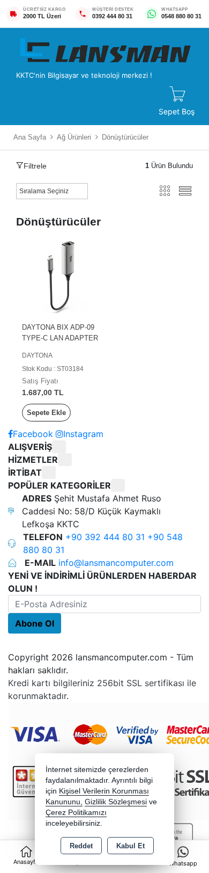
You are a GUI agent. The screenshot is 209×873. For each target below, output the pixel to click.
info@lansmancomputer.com (116, 562)
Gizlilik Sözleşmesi (116, 802)
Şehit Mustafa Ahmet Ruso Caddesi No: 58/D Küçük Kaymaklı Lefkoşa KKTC (91, 511)
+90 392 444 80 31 (106, 537)
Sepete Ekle (46, 413)
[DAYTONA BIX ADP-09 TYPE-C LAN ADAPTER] (60, 274)
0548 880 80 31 (181, 16)
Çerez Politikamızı (76, 813)
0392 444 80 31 (112, 16)
